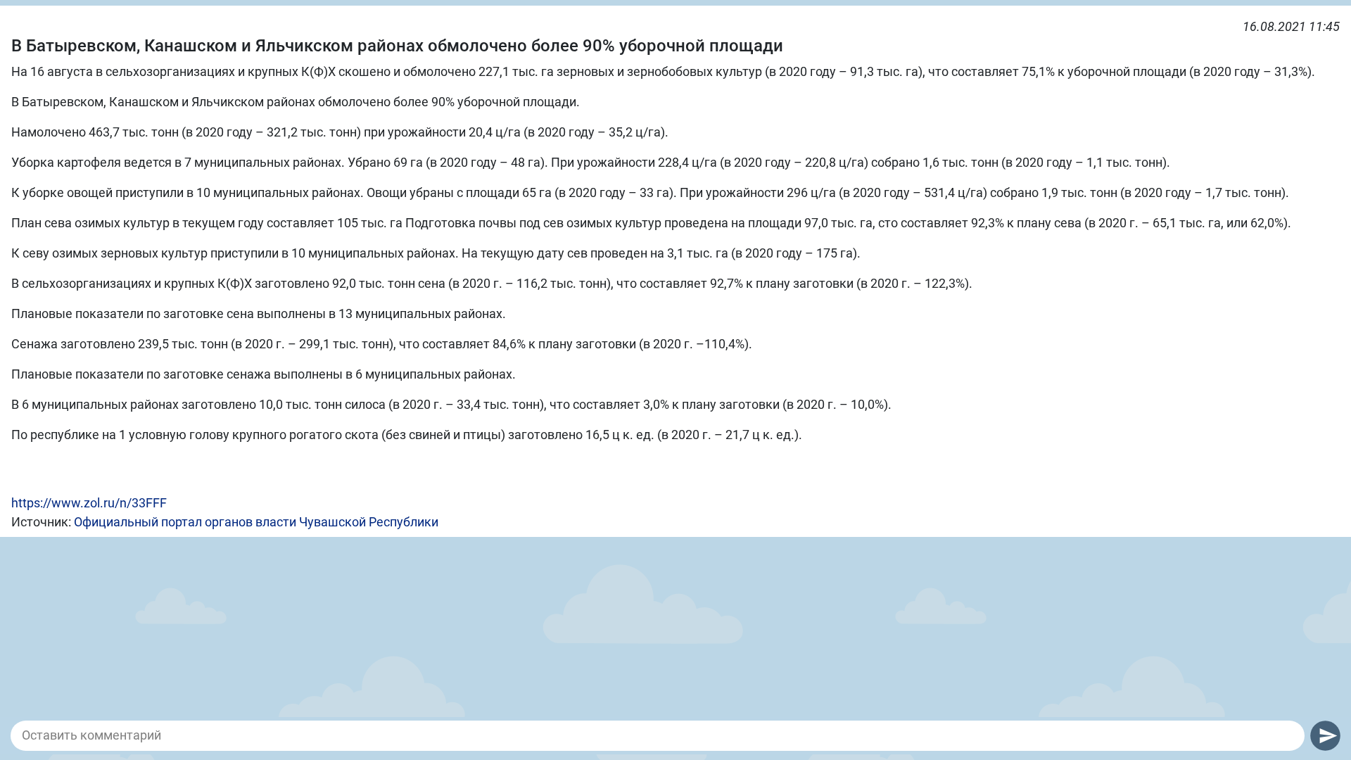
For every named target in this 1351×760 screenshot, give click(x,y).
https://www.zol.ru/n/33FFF (89, 502)
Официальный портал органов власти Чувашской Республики (256, 521)
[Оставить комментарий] (658, 735)
